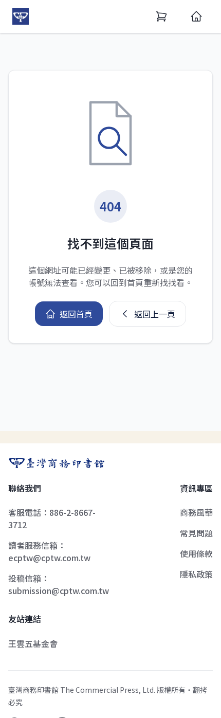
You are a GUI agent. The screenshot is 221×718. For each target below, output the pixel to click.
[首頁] (196, 16)
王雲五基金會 (33, 643)
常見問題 (196, 533)
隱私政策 (196, 574)
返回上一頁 (154, 314)
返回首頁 (76, 314)
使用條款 (196, 553)
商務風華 (196, 512)
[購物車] (161, 16)
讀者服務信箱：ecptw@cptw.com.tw (49, 551)
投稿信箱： (58, 584)
